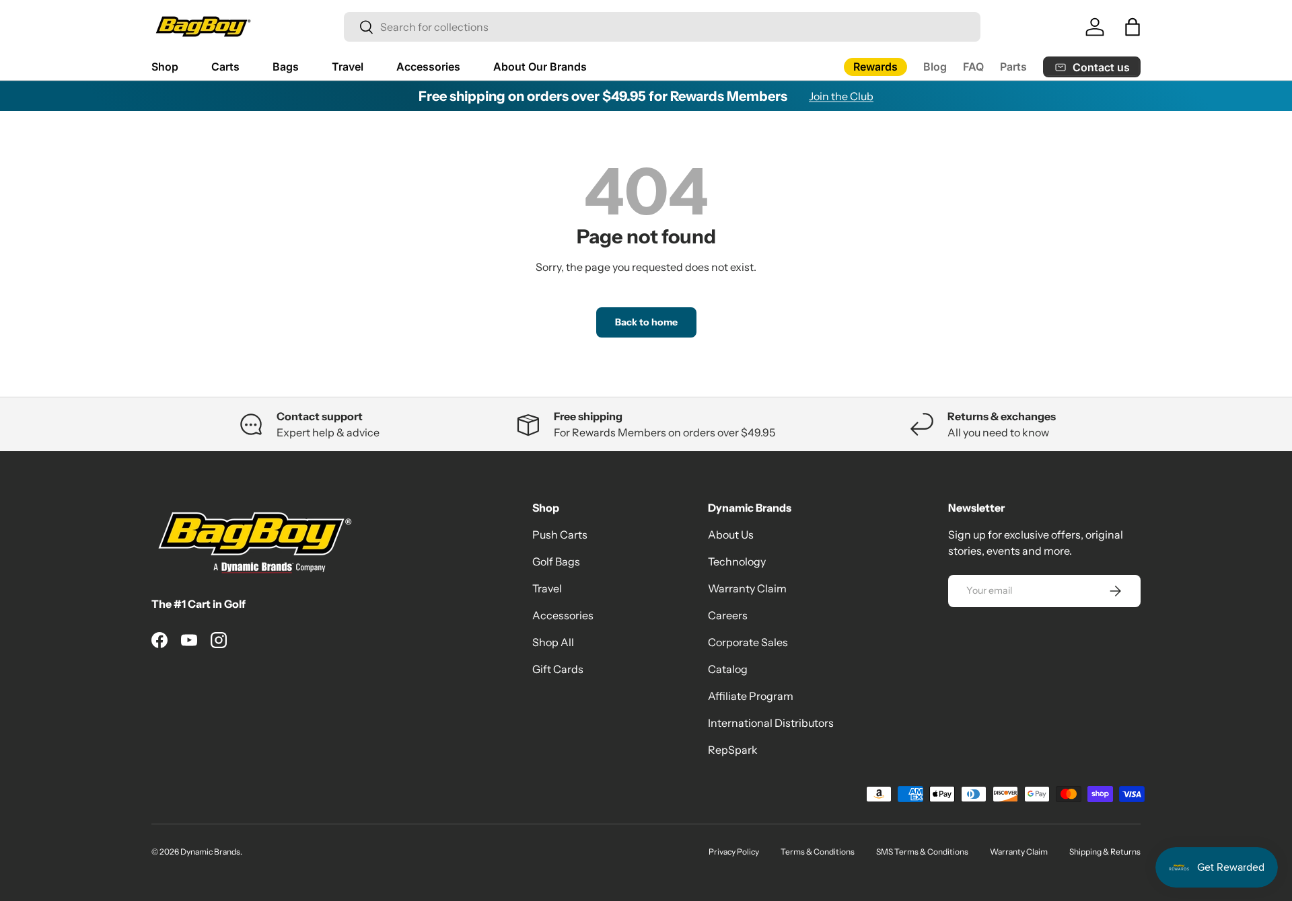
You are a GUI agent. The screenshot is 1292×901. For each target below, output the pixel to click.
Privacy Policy (734, 852)
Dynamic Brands (210, 852)
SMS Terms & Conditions (922, 852)
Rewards (875, 66)
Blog (935, 66)
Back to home (646, 322)
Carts (225, 66)
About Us (731, 534)
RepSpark (733, 749)
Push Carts (559, 534)
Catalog (728, 669)
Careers (728, 615)
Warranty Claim (747, 588)
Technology (737, 561)
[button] (1132, 27)
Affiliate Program (750, 696)
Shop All (553, 642)
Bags (286, 66)
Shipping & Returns (1105, 852)
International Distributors (771, 723)
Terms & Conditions (818, 852)
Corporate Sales (748, 642)
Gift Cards (557, 669)
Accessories (428, 66)
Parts (1013, 66)
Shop (164, 66)
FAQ (973, 66)
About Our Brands (540, 66)
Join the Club (841, 96)
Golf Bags (556, 561)
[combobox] (662, 27)
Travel (347, 66)
